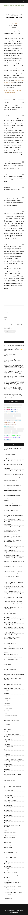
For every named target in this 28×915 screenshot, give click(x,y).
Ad (5, 307)
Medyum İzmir (7, 817)
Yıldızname (6, 693)
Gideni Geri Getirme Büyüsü (10, 715)
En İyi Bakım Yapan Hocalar (10, 613)
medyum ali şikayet (8, 407)
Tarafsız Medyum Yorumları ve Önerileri (13, 657)
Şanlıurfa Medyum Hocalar (10, 780)
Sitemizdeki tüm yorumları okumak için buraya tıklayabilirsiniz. (12, 92)
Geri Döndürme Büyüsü (9, 667)
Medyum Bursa (7, 822)
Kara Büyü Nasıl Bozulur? (9, 550)
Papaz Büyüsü (14, 25)
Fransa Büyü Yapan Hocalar (10, 832)
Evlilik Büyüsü (7, 713)
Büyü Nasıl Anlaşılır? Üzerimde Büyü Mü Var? (14, 513)
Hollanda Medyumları (8, 790)
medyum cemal (14, 409)
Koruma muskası (7, 629)
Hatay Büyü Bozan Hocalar (10, 795)
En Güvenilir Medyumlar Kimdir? (11, 510)
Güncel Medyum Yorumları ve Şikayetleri (13, 601)
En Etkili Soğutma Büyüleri (10, 669)
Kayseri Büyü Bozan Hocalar (10, 800)
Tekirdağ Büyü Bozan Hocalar (10, 872)
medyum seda (7, 435)
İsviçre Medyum (7, 812)
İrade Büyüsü (7, 744)
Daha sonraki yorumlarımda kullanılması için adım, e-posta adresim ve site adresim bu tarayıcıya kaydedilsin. (14, 326)
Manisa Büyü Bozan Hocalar (10, 880)
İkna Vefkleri (7, 766)
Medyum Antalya (7, 845)
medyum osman (7, 439)
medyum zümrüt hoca (8, 420)
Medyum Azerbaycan (8, 771)
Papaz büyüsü (7, 30)
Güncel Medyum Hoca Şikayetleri (11, 611)
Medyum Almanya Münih (9, 837)
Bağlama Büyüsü (7, 664)
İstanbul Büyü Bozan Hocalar (10, 852)
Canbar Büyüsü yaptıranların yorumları (12, 488)
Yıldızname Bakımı (8, 764)
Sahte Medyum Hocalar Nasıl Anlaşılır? (12, 682)
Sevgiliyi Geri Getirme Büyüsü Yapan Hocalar (14, 561)
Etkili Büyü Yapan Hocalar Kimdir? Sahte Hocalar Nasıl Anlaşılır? (13, 537)
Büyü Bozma (6, 756)
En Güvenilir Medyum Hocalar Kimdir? (12, 688)
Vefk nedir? (6, 500)
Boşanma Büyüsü (7, 524)
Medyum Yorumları (9, 910)
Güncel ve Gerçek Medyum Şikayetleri (12, 569)
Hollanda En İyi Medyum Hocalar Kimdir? (13, 892)
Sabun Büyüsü (7, 705)
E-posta (6, 312)
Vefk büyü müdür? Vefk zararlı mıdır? (12, 498)
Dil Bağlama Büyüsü (8, 739)
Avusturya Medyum (8, 807)
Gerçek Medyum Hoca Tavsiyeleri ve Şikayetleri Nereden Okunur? (12, 531)
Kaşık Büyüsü (7, 468)
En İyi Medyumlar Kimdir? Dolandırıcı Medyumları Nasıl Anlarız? (12, 541)
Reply (23, 102)
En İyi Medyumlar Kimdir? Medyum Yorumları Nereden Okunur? (12, 638)
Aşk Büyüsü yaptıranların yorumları (12, 495)
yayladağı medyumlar (15, 435)
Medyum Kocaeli (7, 842)
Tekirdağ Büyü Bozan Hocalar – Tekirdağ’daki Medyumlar (11, 869)
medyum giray (18, 420)
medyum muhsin (7, 433)
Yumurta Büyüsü (7, 751)
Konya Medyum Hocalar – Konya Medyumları (14, 875)
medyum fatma (7, 405)
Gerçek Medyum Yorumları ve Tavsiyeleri (13, 646)
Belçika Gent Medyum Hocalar (10, 835)
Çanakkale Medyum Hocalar (10, 857)
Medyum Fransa (7, 877)
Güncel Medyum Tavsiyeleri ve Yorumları (13, 571)
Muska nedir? (7, 521)
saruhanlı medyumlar (9, 426)
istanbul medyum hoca (17, 405)
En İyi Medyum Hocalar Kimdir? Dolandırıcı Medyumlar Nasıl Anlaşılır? (13, 616)
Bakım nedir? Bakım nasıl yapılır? (11, 761)
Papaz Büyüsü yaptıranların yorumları (12, 485)
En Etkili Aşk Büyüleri (8, 672)
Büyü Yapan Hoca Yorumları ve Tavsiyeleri (13, 566)
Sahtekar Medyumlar (8, 82)
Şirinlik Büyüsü (7, 736)
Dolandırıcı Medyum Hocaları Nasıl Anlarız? (13, 508)
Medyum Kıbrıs (7, 863)
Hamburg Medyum (8, 898)
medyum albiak (18, 413)
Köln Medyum (7, 901)
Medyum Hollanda (8, 810)
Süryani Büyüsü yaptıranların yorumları (12, 490)
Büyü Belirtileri (7, 690)
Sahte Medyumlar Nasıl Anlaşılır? (11, 534)
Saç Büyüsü (6, 749)
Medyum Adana (7, 820)
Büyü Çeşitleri (7, 552)
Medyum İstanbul (7, 866)
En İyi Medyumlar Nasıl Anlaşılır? (11, 659)
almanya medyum (7, 437)
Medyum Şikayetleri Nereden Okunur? (12, 662)
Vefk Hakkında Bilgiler (9, 483)
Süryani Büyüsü (7, 700)
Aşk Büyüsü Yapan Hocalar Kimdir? (11, 555)
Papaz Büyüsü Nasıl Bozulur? (10, 547)
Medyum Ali (15, 910)
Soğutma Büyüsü (7, 726)
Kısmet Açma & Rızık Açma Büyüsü (11, 734)
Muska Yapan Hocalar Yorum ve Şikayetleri (13, 627)
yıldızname (15, 433)
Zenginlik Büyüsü (7, 718)
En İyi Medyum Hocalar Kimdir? (11, 643)
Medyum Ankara (7, 850)
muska (19, 70)
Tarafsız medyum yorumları (10, 454)
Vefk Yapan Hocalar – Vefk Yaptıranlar (12, 634)
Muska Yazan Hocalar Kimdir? (10, 622)
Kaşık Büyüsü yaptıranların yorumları (12, 493)
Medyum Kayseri (7, 840)
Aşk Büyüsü (6, 710)
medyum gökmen (16, 437)
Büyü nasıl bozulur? (8, 708)
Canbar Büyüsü (7, 698)
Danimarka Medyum (8, 802)
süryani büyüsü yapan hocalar (10, 411)
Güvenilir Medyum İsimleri (10, 632)
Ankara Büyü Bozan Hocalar (10, 778)
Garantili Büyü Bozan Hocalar (10, 564)
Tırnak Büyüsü (7, 724)
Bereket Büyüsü (7, 729)
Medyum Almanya (8, 815)
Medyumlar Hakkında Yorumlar (11, 654)
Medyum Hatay (7, 769)
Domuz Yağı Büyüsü (8, 746)
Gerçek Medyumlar (18, 80)
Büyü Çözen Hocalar (8, 588)
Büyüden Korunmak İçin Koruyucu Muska (13, 759)
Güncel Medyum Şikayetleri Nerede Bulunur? (14, 474)
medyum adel (7, 409)
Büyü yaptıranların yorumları (10, 480)
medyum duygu (17, 407)
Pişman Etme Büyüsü (8, 731)
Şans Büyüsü (6, 741)
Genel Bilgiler (14, 23)
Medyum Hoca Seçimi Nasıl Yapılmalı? (12, 619)
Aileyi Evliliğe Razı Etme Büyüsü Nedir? (12, 519)
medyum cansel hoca (8, 413)
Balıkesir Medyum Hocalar (10, 855)
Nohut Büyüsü (7, 754)
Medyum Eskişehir (8, 847)
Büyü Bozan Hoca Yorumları (10, 624)
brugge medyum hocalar (9, 422)
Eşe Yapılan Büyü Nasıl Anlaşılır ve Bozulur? (13, 586)
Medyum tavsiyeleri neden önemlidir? (12, 452)
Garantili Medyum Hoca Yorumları (11, 576)
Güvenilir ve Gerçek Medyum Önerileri (12, 574)
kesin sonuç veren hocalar (10, 424)
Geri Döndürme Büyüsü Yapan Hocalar (12, 503)
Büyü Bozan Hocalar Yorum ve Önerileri (13, 591)
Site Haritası (15, 912)
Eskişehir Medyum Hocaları (10, 797)
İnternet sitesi (5, 318)
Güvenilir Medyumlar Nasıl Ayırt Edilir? (12, 641)
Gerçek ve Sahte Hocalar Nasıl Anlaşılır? (13, 505)
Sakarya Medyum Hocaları (9, 792)
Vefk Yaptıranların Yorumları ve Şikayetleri (13, 648)
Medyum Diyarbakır (8, 805)
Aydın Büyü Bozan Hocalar (10, 889)
